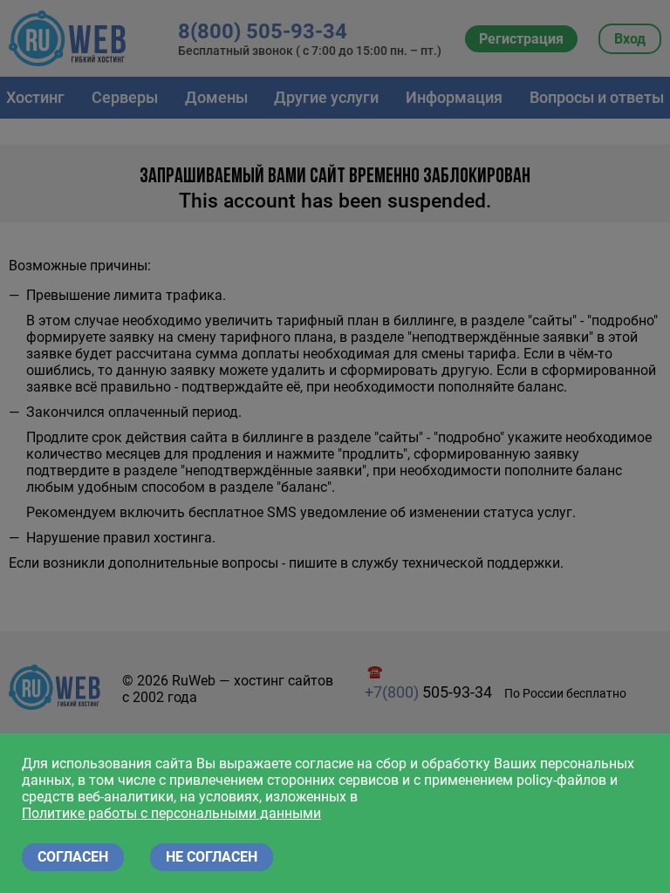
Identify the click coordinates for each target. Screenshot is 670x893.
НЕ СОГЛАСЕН (211, 857)
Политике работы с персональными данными (171, 813)
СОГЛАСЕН (73, 857)
